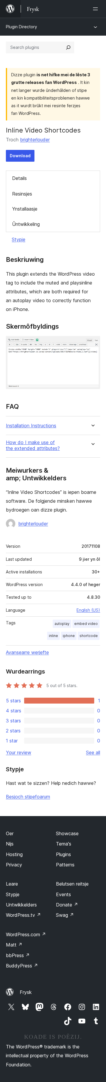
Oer (10, 833)
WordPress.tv (23, 915)
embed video (86, 623)
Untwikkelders (21, 905)
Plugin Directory (21, 26)
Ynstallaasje (24, 209)
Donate (67, 905)
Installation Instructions (31, 426)
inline (53, 635)
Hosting (14, 854)
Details (19, 178)
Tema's (63, 844)
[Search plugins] (68, 47)
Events (63, 894)
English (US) (88, 610)
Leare (12, 884)
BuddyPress (22, 966)
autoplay (61, 623)
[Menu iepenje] (96, 9)
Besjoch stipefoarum (28, 797)
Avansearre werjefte (27, 652)
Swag (65, 915)
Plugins (63, 854)
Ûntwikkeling (26, 224)
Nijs (10, 844)
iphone (69, 635)
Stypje (18, 239)
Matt (14, 945)
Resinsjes (22, 194)
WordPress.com (26, 934)
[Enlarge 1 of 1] (92, 344)
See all (93, 752)
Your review (18, 752)
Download (20, 155)
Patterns (65, 865)
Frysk (26, 992)
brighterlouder (35, 140)
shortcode (89, 635)
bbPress (18, 955)
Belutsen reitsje (72, 884)
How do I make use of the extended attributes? (33, 445)
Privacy (14, 865)
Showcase (67, 833)
